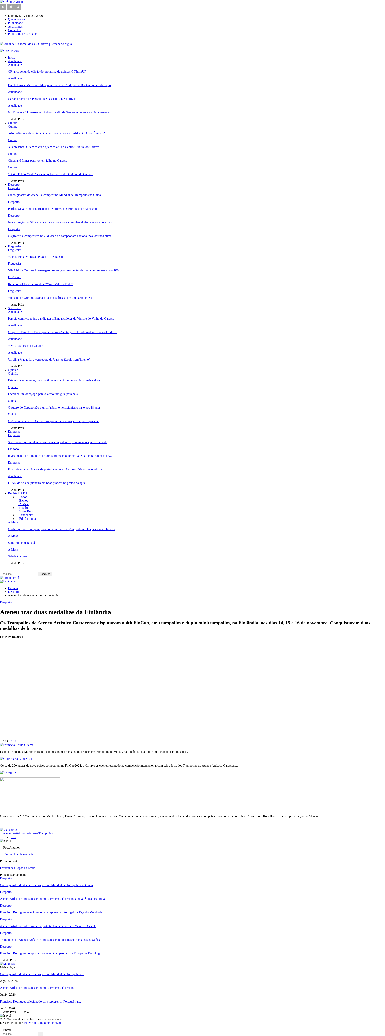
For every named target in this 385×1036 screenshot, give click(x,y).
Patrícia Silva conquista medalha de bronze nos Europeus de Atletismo (52, 208)
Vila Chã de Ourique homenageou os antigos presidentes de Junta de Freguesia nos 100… (65, 270)
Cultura (12, 123)
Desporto (14, 184)
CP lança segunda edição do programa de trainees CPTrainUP (47, 71)
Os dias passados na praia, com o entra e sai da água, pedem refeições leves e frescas (61, 529)
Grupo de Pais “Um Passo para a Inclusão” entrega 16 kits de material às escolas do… (62, 332)
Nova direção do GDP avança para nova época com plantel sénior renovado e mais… (62, 222)
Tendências (25, 515)
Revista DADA (18, 493)
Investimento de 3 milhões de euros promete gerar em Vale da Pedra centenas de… (60, 455)
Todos (22, 497)
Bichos (23, 500)
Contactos (14, 30)
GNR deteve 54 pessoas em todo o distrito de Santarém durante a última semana (58, 112)
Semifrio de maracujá (21, 542)
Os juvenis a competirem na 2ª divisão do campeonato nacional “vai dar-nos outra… (61, 236)
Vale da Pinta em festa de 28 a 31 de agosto (35, 256)
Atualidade (15, 61)
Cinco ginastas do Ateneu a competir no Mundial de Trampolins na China (54, 195)
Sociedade (14, 308)
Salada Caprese (17, 556)
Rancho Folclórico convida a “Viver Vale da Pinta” (40, 284)
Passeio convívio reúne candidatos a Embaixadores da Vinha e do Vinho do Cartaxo (61, 318)
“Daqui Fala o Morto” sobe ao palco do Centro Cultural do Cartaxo (50, 174)
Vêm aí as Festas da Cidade (25, 345)
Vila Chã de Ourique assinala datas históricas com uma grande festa (50, 297)
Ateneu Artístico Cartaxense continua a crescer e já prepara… (39, 987)
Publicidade (15, 23)
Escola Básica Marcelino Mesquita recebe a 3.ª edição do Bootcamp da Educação (59, 85)
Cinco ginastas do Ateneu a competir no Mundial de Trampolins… (42, 974)
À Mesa (23, 504)
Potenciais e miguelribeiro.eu (42, 1022)
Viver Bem (25, 511)
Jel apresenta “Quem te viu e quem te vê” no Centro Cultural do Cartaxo (53, 147)
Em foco (13, 449)
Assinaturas (15, 26)
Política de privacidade (22, 33)
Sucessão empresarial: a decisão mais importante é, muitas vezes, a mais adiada (57, 442)
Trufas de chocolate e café (16, 854)
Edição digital (27, 518)
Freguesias (14, 246)
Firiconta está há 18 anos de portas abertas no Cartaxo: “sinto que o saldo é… (57, 469)
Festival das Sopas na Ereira (17, 868)
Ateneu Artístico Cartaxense (20, 833)
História (23, 507)
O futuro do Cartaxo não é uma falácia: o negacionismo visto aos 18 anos (54, 407)
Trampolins (45, 833)
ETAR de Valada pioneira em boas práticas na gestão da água (47, 483)
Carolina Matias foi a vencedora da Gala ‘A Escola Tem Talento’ (49, 359)
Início (11, 57)
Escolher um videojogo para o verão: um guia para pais (43, 394)
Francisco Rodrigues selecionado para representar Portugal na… (40, 1001)
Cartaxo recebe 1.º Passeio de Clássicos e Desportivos (42, 98)
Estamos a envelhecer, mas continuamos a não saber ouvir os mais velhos (54, 380)
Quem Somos (16, 19)
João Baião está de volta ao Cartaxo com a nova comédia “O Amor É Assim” (56, 133)
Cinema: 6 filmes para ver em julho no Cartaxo (37, 160)
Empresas (14, 431)
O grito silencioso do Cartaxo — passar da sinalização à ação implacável (53, 421)
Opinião (13, 370)
